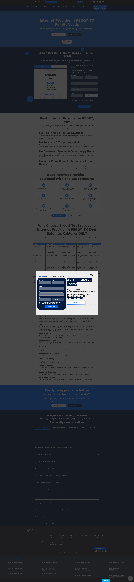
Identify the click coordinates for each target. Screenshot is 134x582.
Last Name (54, 280)
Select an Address (42, 291)
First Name (41, 280)
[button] (91, 274)
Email (40, 286)
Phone (40, 297)
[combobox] (51, 294)
